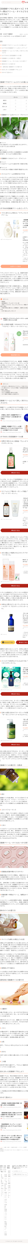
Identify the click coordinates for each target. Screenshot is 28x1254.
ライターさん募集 (9, 1181)
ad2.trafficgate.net (7, 239)
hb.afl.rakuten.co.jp (7, 581)
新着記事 (6, 1175)
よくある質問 (6, 1233)
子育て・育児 (2, 1187)
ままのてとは (6, 1201)
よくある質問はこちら (16, 1171)
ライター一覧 (6, 1180)
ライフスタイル (2, 1193)
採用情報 (9, 1175)
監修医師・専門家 (6, 1187)
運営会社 (9, 1171)
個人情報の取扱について (6, 1225)
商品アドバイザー (6, 1195)
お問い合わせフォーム (20, 1174)
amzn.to (5, 634)
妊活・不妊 (2, 1176)
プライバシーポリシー (6, 1216)
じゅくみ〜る (9, 1195)
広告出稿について (9, 1188)
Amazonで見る (8, 642)
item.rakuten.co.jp (7, 519)
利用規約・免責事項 (6, 1208)
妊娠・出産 (2, 1181)
